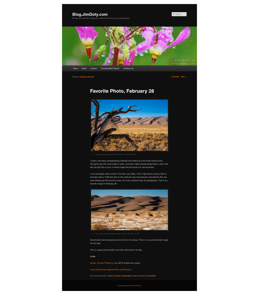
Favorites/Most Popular (110, 68)
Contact (94, 68)
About (84, 68)
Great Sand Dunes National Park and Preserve (110, 269)
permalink (152, 275)
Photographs (126, 275)
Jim (135, 275)
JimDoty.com (128, 68)
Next (184, 76)
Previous (174, 76)
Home (75, 68)
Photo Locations (114, 275)
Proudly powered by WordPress (129, 285)
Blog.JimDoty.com (90, 14)
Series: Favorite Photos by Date (104, 262)
